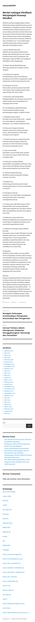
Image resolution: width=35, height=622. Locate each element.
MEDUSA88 (6, 527)
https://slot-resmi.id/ (10, 577)
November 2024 (9, 389)
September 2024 (9, 393)
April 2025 (7, 377)
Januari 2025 (8, 384)
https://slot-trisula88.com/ (12, 563)
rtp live (5, 536)
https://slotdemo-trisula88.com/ (13, 568)
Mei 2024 (7, 402)
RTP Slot (5, 500)
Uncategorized (22, 302)
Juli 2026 (7, 353)
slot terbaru (6, 608)
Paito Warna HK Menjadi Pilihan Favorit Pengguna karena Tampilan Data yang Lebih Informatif (17, 462)
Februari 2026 (8, 359)
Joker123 (5, 518)
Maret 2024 (8, 406)
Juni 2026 (7, 355)
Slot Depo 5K (7, 594)
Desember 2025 (9, 364)
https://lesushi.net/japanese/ (12, 554)
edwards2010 (9, 5)
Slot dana (6, 514)
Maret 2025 (8, 380)
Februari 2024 (8, 409)
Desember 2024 (9, 386)
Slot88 (5, 505)
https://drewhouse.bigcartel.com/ (14, 603)
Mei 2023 (7, 413)
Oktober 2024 (8, 391)
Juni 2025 (7, 373)
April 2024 (7, 404)
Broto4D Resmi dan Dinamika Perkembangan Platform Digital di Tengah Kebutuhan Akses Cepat (18, 455)
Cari (4, 422)
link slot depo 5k (8, 590)
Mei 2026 (7, 357)
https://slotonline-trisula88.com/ (14, 572)
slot (4, 541)
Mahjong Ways (7, 523)
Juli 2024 (7, 398)
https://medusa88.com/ (10, 581)
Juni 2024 (7, 400)
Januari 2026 (8, 362)
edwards (7, 302)
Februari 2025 (8, 382)
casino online (7, 496)
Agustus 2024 (8, 395)
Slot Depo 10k (7, 509)
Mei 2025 (7, 375)
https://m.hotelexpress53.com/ (13, 559)
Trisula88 (6, 550)
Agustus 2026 (8, 351)
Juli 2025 (7, 371)
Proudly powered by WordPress (19, 619)
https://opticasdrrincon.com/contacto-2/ (16, 612)
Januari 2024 (8, 411)
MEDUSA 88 (6, 532)
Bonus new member (9, 492)
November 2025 (9, 366)
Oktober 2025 (8, 368)
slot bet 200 (6, 585)
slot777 (5, 599)
